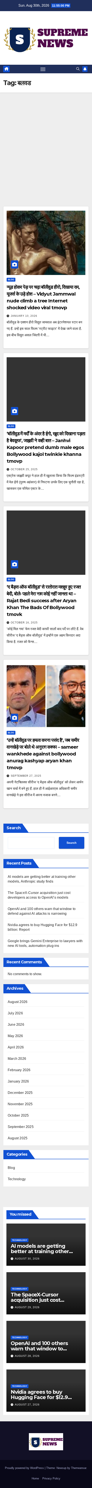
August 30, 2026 (27, 1258)
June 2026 (16, 1024)
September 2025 (21, 1127)
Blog (11, 279)
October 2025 (18, 1115)
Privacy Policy (51, 1478)
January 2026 (18, 1081)
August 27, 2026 (27, 1404)
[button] (78, 69)
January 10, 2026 (24, 315)
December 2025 (20, 1093)
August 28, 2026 (27, 1355)
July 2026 (15, 1013)
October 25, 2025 (24, 469)
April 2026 (16, 1047)
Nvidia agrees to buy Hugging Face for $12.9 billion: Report (39, 1397)
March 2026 (17, 1058)
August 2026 (17, 1002)
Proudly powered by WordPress (25, 1468)
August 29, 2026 (27, 1307)
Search (14, 828)
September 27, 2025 (26, 775)
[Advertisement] (46, 141)
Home (35, 1478)
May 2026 (15, 1036)
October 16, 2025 (24, 622)
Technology (17, 1179)
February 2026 (19, 1070)
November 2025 (20, 1104)
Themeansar (78, 1468)
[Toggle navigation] (43, 69)
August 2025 (17, 1138)
